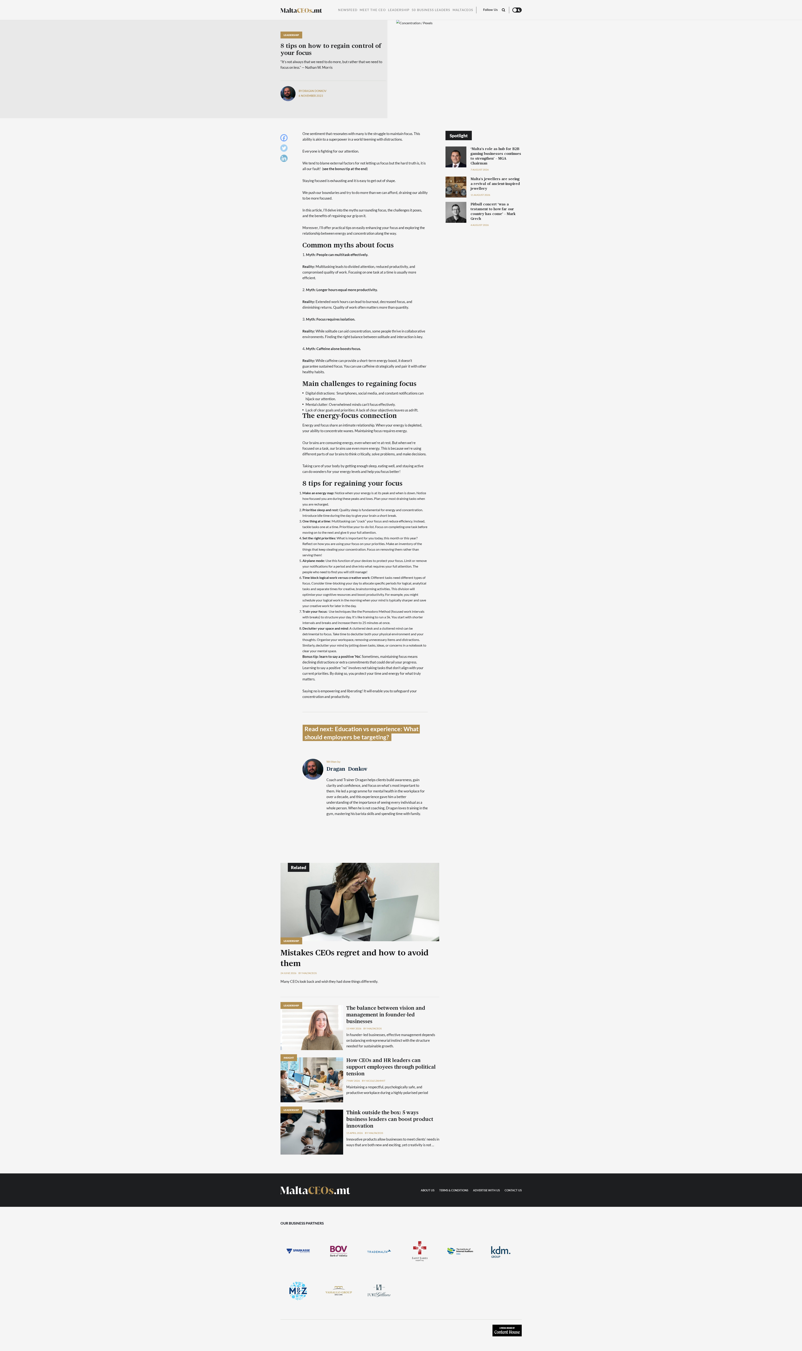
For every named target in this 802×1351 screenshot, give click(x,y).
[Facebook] (285, 139)
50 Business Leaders (431, 10)
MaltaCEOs (463, 10)
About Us (427, 1190)
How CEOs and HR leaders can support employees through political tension (391, 1067)
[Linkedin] (285, 159)
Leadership (398, 10)
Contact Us (513, 1190)
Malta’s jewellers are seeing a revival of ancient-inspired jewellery (495, 183)
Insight (289, 1057)
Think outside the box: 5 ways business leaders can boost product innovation (389, 1119)
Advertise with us (486, 1190)
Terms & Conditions (453, 1190)
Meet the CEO (373, 10)
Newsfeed (347, 10)
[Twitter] (285, 149)
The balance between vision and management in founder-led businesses (385, 1015)
